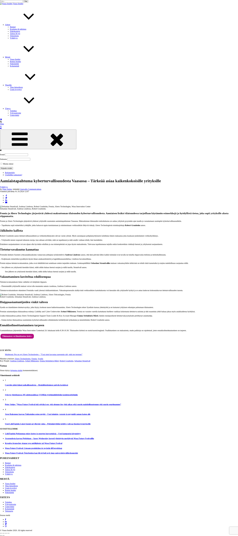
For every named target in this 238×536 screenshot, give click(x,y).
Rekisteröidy (10, 173)
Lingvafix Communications (30, 189)
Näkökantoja (15, 31)
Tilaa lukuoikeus (16, 87)
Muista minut (7, 164)
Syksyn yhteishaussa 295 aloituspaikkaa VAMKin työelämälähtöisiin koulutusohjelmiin (41, 395)
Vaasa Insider (18, 4)
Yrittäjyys (14, 38)
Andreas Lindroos (17, 361)
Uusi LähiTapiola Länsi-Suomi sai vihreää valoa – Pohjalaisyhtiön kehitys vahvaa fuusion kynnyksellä (47, 424)
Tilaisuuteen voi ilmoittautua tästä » (17, 336)
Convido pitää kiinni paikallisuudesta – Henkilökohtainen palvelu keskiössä (36, 385)
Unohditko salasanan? (13, 175)
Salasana (3, 159)
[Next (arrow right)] (3, 535)
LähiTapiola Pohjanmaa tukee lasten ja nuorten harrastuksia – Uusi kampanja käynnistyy (43, 434)
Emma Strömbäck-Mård (49, 361)
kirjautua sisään (16, 370)
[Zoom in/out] (8, 533)
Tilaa (2, 124)
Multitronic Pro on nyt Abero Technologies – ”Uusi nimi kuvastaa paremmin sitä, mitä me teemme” (43, 354)
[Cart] (1, 119)
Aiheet (7, 25)
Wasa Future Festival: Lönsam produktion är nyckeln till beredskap (33, 448)
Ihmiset (13, 27)
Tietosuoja (9, 511)
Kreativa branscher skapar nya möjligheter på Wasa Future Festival (33, 443)
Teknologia (14, 36)
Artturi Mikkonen (32, 361)
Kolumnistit (14, 66)
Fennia (34, 359)
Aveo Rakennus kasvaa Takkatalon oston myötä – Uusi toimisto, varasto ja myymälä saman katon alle (47, 414)
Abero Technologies (22, 359)
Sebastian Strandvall (82, 361)
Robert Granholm (66, 361)
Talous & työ (15, 34)
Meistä (7, 57)
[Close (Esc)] (1, 533)
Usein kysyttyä (16, 89)
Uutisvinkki (14, 115)
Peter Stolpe (7, 189)
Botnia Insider (15, 61)
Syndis (40, 359)
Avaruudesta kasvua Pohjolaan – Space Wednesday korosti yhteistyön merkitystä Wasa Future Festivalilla (49, 438)
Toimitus (13, 111)
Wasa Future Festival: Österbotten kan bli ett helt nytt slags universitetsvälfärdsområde (41, 453)
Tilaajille (8, 85)
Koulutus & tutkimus (18, 29)
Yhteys (8, 108)
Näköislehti (14, 64)
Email (2, 155)
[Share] (3, 533)
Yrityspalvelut (15, 113)
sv (1, 126)
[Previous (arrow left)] (1, 535)
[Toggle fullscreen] (6, 533)
